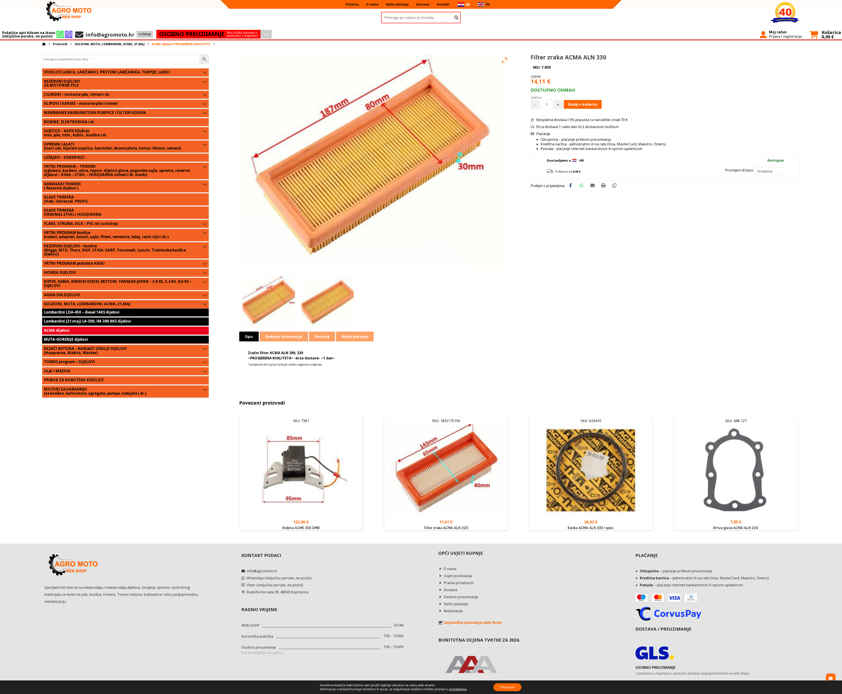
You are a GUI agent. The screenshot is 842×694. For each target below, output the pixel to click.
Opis (249, 336)
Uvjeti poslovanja (458, 575)
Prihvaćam (507, 687)
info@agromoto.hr (262, 571)
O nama (450, 568)
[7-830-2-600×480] (269, 301)
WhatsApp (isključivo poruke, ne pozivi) (279, 578)
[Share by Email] (592, 185)
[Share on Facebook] (570, 185)
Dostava (450, 589)
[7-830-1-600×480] (327, 301)
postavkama (458, 689)
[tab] (249, 336)
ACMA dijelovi (57, 330)
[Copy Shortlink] (614, 185)
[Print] (603, 185)
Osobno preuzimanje (461, 596)
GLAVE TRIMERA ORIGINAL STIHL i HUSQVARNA (73, 212)
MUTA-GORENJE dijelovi (66, 339)
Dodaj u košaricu (582, 104)
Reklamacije (453, 610)
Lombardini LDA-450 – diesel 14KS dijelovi (82, 312)
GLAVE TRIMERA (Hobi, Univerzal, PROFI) (65, 199)
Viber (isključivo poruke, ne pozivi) (275, 585)
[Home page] (44, 44)
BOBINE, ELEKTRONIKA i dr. (69, 121)
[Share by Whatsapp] (581, 185)
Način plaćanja (456, 603)
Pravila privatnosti (459, 582)
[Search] (456, 18)
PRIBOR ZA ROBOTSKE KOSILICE (73, 379)
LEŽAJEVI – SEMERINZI (64, 157)
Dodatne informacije (283, 336)
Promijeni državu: (739, 170)
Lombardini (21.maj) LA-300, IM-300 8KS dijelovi (87, 321)
